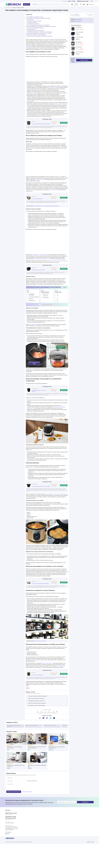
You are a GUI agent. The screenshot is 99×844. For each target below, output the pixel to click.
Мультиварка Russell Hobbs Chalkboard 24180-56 (41, 123)
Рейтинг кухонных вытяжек (40, 640)
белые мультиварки (60, 665)
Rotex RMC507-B (79, 42)
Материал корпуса (32, 22)
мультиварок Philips (33, 324)
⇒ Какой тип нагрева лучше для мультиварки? (37, 703)
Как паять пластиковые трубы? (31, 725)
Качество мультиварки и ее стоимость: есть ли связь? (39, 33)
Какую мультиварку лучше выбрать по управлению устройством (41, 26)
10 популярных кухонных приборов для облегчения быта (46, 205)
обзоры (8, 768)
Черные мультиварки (47, 663)
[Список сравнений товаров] (84, 4)
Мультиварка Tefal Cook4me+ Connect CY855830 (41, 486)
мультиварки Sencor (39, 179)
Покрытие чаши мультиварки (34, 21)
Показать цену (64, 122)
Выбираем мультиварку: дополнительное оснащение (40, 31)
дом (8, 749)
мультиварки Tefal (53, 189)
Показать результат (47, 304)
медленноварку (30, 101)
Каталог (27, 4)
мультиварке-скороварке (54, 87)
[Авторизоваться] (72, 4)
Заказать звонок (84, 60)
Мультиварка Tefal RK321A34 (37, 198)
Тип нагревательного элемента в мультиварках (39, 25)
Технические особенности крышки (36, 27)
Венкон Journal (7, 7)
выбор (27, 688)
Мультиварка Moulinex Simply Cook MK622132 (40, 583)
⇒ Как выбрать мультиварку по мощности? (36, 700)
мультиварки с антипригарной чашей (42, 258)
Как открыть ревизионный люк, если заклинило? (14, 726)
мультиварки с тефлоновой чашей (40, 254)
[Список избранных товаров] (81, 4)
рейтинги (29, 768)
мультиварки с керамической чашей (58, 260)
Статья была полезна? (47, 709)
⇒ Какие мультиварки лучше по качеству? (36, 698)
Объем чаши (31, 19)
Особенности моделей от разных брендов (36, 34)
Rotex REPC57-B (79, 27)
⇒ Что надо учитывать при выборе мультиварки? (37, 696)
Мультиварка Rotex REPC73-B (37, 674)
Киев (70, 1)
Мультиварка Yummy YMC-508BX (38, 269)
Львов (74, 1)
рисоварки (33, 92)
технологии (51, 749)
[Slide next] (67, 726)
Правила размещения (27, 791)
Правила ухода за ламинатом (49, 725)
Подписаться (85, 802)
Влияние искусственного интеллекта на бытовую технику (57, 747)
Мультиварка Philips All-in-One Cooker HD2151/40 (39, 391)
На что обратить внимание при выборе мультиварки (38, 18)
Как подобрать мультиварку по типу (35, 16)
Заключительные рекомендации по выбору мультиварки (39, 36)
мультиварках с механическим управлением (57, 494)
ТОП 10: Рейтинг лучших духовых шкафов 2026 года (37, 766)
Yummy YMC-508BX (79, 32)
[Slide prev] (7, 726)
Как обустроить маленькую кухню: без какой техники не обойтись (36, 747)
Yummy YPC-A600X (79, 37)
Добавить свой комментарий (13, 791)
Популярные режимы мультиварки (36, 30)
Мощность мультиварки (33, 23)
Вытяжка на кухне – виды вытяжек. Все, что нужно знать (15, 766)
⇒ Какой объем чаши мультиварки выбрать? (36, 705)
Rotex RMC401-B (79, 47)
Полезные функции (31, 29)
